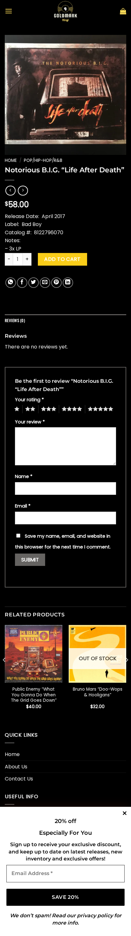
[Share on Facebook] (22, 282)
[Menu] (8, 11)
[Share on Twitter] (33, 282)
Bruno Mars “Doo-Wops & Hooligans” (97, 692)
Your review (30, 422)
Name (23, 476)
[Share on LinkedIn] (68, 282)
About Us (16, 766)
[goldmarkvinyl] (65, 11)
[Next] (126, 672)
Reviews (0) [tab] (15, 320)
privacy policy (95, 916)
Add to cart (62, 259)
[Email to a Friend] (45, 282)
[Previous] (4, 672)
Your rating (29, 399)
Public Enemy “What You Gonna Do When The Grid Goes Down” (34, 695)
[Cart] (123, 11)
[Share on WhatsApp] (10, 282)
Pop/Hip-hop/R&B (43, 160)
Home (11, 160)
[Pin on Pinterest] (56, 282)
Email (23, 506)
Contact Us (19, 778)
